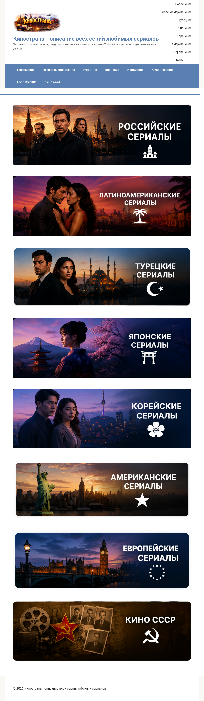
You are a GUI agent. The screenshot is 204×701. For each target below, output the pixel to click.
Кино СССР (184, 60)
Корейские (184, 36)
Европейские (183, 52)
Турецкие (185, 20)
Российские (183, 4)
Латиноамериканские (177, 12)
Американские (182, 44)
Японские (185, 28)
